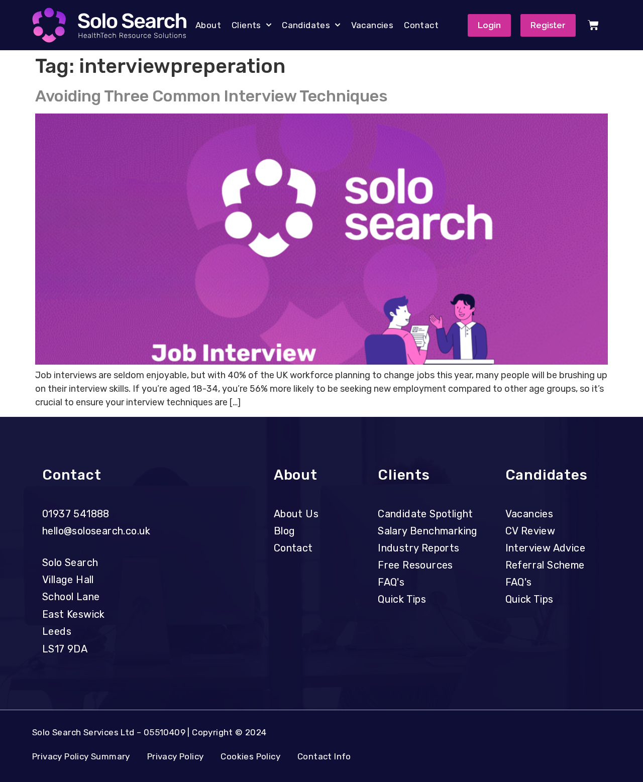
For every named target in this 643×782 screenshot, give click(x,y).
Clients (246, 25)
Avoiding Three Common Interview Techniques (211, 95)
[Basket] (593, 25)
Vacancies (372, 25)
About (208, 25)
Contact (421, 25)
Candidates (306, 25)
